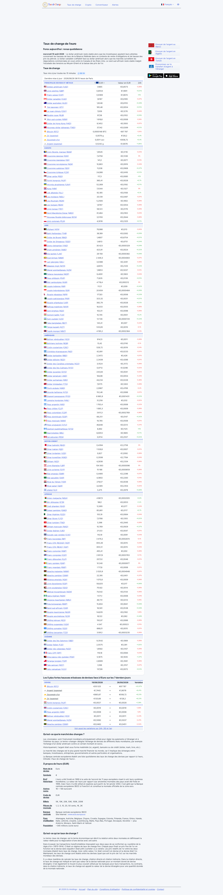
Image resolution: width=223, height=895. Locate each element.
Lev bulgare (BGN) (54, 205)
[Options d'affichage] (178, 4)
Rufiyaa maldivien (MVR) (57, 307)
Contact (160, 889)
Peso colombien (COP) (56, 412)
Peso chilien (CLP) (54, 408)
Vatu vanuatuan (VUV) (56, 669)
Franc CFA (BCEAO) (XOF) (58, 543)
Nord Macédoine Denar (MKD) (60, 213)
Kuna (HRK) (51, 188)
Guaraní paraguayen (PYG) (58, 396)
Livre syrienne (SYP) (55, 469)
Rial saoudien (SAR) (55, 478)
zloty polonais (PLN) (55, 221)
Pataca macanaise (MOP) (57, 274)
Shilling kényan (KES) (56, 620)
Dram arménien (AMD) (56, 250)
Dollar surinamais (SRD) (57, 380)
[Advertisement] (111, 25)
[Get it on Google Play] (155, 75)
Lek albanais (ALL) (54, 193)
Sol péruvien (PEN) (55, 437)
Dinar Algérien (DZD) (55, 514)
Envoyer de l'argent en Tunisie (165, 59)
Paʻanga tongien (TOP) (56, 661)
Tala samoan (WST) (55, 665)
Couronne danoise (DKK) (57, 156)
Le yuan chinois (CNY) (56, 111)
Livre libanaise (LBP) (55, 465)
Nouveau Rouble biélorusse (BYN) (61, 217)
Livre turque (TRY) (54, 209)
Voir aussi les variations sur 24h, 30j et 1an (93, 728)
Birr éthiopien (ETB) (55, 502)
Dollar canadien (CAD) (56, 99)
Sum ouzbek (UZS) (55, 319)
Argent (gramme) (54, 144)
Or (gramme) (52, 136)
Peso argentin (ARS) (55, 404)
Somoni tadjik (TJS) (55, 315)
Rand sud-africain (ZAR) (57, 608)
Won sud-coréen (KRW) (56, 119)
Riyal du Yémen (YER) (56, 482)
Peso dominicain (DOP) (56, 417)
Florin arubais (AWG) (55, 388)
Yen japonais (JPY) (55, 107)
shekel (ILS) (51, 490)
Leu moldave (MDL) (55, 197)
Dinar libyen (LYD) (54, 518)
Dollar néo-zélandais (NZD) (58, 649)
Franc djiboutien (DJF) (56, 559)
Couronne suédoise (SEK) (57, 168)
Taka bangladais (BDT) (56, 323)
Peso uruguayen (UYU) (56, 425)
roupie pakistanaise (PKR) (58, 298)
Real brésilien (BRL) (55, 433)
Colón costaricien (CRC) (57, 347)
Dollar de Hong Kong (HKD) (58, 123)
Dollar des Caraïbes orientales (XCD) (63, 364)
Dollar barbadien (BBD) (56, 355)
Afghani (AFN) (52, 229)
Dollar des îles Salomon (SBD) (59, 640)
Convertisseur (102, 5)
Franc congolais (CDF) (56, 555)
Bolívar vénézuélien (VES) (58, 339)
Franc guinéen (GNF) (55, 563)
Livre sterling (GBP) (55, 91)
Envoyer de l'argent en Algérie (165, 52)
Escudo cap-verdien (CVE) (58, 535)
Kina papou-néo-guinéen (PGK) (60, 657)
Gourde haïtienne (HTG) (57, 392)
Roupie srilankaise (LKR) (57, 302)
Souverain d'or (53, 140)
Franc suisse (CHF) (55, 95)
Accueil (82, 889)
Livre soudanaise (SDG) (57, 588)
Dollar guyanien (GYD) (56, 372)
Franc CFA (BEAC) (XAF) (57, 547)
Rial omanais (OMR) (55, 474)
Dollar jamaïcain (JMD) (56, 376)
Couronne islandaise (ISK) (58, 160)
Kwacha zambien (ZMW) (57, 575)
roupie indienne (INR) (56, 286)
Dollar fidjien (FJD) (55, 645)
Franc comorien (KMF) (56, 551)
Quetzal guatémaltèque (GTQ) (59, 429)
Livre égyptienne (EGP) (56, 583)
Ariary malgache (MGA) (57, 498)
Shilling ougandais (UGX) (57, 624)
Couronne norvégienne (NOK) (59, 164)
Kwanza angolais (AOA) (56, 579)
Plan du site (92, 889)
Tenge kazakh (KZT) (55, 327)
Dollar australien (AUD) (56, 103)
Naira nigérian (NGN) (55, 596)
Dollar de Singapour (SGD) (58, 241)
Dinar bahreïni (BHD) (55, 445)
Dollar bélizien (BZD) (55, 359)
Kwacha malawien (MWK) (57, 571)
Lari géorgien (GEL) (55, 262)
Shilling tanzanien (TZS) (57, 632)
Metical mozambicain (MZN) (59, 592)
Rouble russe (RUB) (55, 115)
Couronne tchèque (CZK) (57, 172)
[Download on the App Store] (172, 75)
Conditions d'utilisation (110, 889)
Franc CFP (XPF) (53, 653)
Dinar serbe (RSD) (54, 176)
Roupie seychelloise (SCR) (58, 616)
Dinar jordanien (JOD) (56, 453)
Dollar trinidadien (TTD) (57, 384)
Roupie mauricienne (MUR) (58, 612)
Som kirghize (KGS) (55, 311)
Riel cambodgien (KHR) (56, 282)
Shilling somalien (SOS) (56, 628)
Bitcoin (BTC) (52, 131)
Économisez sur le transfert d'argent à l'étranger (164, 66)
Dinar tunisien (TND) (55, 522)
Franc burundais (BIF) (56, 539)
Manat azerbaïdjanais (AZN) (59, 270)
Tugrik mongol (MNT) (56, 331)
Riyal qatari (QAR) (54, 486)
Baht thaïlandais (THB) (56, 233)
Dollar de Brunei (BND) (56, 237)
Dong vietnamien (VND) (57, 245)
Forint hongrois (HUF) (56, 180)
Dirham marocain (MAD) (57, 526)
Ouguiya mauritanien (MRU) (58, 600)
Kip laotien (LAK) (54, 254)
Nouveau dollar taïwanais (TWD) (60, 127)
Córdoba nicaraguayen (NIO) (59, 351)
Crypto (88, 5)
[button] (81, 73)
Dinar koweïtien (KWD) (56, 457)
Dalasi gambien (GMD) (56, 510)
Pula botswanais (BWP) (56, 604)
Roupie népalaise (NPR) (57, 294)
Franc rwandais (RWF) (56, 567)
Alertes (115, 5)
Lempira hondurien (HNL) (57, 400)
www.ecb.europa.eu (76, 814)
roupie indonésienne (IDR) (58, 290)
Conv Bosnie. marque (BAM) (59, 152)
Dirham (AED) (52, 461)
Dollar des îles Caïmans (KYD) (59, 368)
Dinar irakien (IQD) (54, 449)
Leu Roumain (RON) (55, 201)
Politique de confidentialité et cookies (138, 889)
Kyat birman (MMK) (55, 258)
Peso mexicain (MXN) (56, 421)
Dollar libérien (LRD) (55, 531)
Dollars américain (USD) (57, 87)
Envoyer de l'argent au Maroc (165, 45)
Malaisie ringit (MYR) (55, 266)
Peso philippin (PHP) (55, 278)
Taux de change (74, 5)
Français (169, 4)
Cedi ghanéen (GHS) (55, 506)
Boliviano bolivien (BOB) (57, 343)
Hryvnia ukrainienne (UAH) (58, 184)
